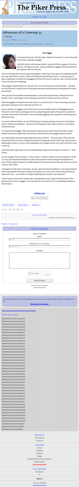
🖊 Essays (14, 40)
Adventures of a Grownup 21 (13, 373)
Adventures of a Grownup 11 (13, 401)
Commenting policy (39, 287)
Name (39, 236)
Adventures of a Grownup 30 (13, 349)
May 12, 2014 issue (43, 198)
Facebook (39, 471)
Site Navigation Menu (39, 22)
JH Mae (8, 36)
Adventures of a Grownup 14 (13, 393)
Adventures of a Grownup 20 (13, 376)
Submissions (39, 461)
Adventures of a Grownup (12, 429)
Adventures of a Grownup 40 (13, 324)
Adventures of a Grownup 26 (13, 360)
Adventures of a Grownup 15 (13, 390)
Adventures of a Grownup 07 (13, 412)
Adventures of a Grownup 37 (13, 332)
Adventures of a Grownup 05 (13, 418)
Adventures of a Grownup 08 (13, 409)
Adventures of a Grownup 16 (13, 387)
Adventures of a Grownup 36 (13, 335)
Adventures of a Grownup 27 (13, 357)
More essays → (24, 205)
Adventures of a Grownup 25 (13, 362)
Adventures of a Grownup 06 (13, 415)
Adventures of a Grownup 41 (13, 321)
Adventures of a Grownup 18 (13, 382)
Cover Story (39, 438)
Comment (39, 250)
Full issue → (36, 205)
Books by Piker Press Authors (40, 459)
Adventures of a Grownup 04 (13, 420)
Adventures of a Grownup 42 (13, 318)
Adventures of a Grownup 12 (13, 398)
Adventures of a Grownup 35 (13, 338)
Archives (39, 450)
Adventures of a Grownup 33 (13, 340)
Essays (21, 26)
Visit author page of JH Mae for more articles (19, 310)
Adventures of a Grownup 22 (13, 371)
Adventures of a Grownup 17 (13, 385)
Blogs (39, 456)
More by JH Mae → (9, 205)
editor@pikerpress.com (39, 485)
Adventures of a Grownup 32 (13, 343)
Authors (39, 453)
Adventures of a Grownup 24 (13, 365)
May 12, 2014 (14, 26)
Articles (39, 440)
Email (40, 243)
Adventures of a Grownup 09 (13, 407)
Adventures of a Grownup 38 (13, 329)
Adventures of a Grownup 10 (13, 404)
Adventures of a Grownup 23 (13, 368)
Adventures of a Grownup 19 (13, 379)
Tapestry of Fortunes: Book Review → (62, 218)
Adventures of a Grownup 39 (13, 326)
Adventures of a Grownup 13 (13, 396)
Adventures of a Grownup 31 (13, 346)
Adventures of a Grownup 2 (13, 426)
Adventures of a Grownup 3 (13, 423)
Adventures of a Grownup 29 (13, 351)
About (39, 448)
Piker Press (5, 26)
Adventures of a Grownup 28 (13, 354)
